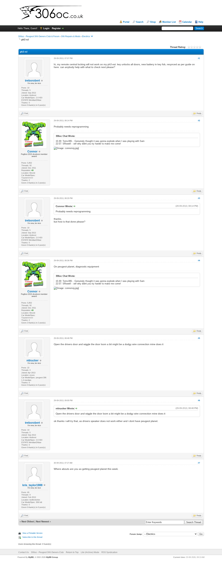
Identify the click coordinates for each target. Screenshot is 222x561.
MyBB (31, 557)
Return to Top (72, 552)
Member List (169, 22)
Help (200, 22)
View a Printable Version (32, 533)
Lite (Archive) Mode (90, 552)
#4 (199, 260)
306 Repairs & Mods (70, 36)
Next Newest (42, 521)
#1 (199, 58)
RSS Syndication (109, 552)
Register (56, 28)
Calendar (187, 22)
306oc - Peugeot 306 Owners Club (47, 552)
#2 (199, 120)
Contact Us (23, 552)
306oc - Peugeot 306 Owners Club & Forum (38, 36)
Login (46, 28)
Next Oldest (28, 521)
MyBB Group (52, 557)
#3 (199, 198)
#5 (199, 338)
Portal (126, 22)
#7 (199, 463)
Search (139, 22)
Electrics (86, 36)
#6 (199, 400)
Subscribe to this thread (32, 537)
